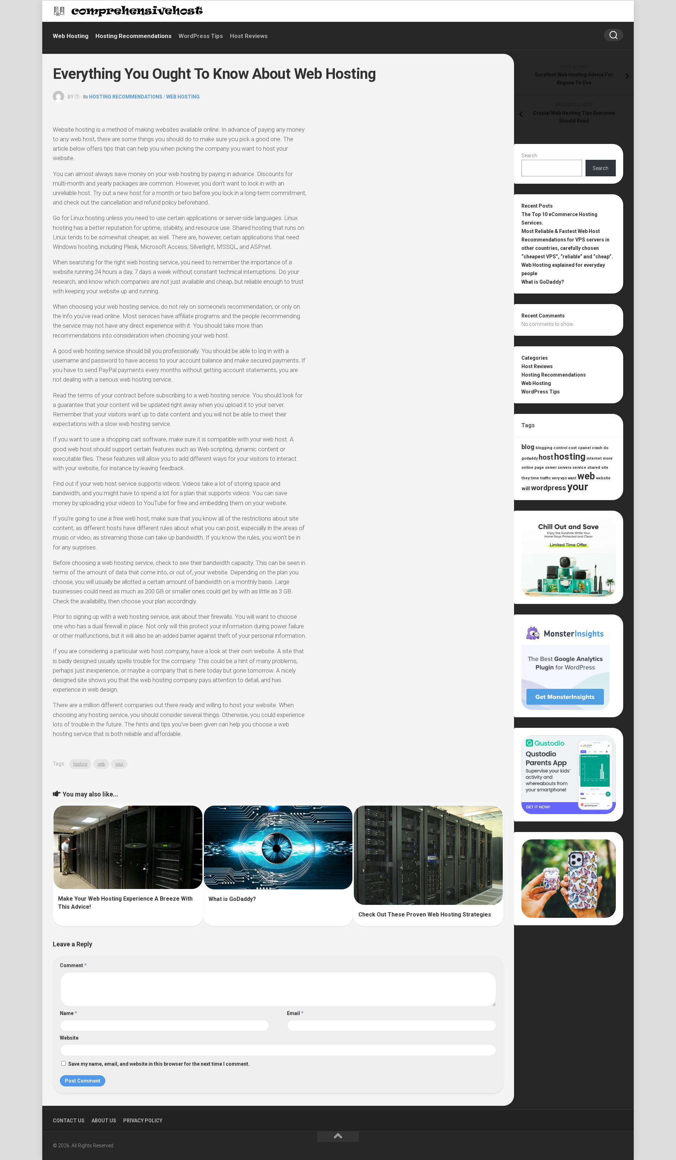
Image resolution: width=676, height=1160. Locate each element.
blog (527, 446)
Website (69, 1038)
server (551, 467)
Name (68, 1013)
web (101, 764)
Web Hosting (70, 35)
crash (597, 448)
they (525, 478)
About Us (104, 1120)
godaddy (529, 458)
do (605, 448)
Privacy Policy (142, 1120)
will (525, 488)
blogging (544, 448)
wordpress (548, 488)
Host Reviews (249, 35)
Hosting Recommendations (133, 35)
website (603, 478)
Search (529, 155)
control (560, 448)
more (608, 458)
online (527, 467)
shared (593, 467)
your (119, 764)
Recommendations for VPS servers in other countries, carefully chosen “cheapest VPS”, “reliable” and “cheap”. (567, 248)
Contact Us (68, 1120)
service (579, 467)
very (555, 478)
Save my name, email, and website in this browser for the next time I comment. (159, 1064)
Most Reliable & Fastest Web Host (560, 231)
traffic (545, 478)
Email (295, 1013)
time (535, 478)
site (604, 467)
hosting (80, 764)
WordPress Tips (201, 35)
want (572, 478)
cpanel (584, 448)
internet (594, 458)
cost (572, 448)
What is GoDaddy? (232, 899)
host (546, 457)
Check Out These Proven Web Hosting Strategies (424, 914)
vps (564, 478)
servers (564, 467)
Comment (73, 965)
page (539, 467)
